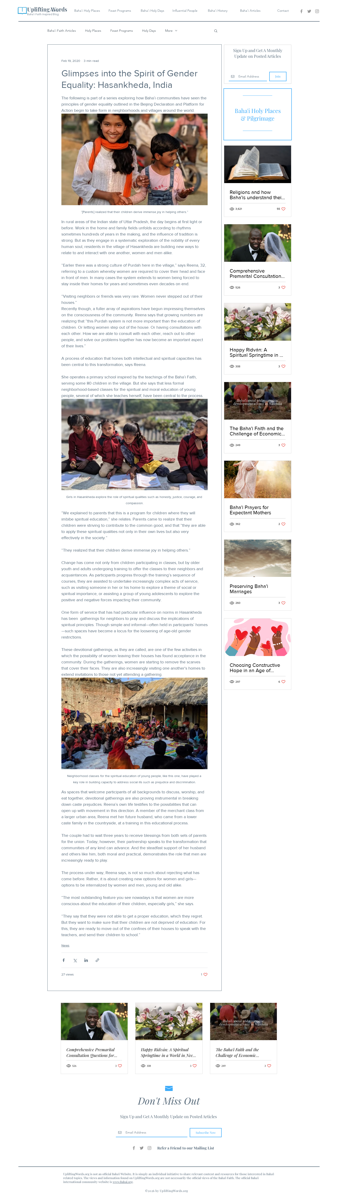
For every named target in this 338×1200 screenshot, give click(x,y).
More (169, 31)
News (65, 945)
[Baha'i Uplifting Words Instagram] (317, 11)
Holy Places (93, 31)
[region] (257, 114)
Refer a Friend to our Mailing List (185, 1147)
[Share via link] (97, 960)
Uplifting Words (47, 9)
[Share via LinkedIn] (86, 960)
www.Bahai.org (123, 1182)
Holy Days (149, 31)
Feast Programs (121, 31)
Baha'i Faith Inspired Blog (43, 14)
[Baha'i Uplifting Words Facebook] (301, 11)
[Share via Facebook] (63, 960)
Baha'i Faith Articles (61, 31)
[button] (216, 30)
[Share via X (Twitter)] (75, 960)
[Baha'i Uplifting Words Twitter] (309, 11)
